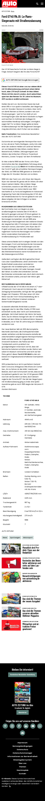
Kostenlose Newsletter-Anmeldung (22, 674)
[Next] (40, 47)
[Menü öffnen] (42, 4)
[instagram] (12, 726)
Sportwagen (15, 537)
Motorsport (28, 537)
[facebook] (19, 726)
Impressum (23, 742)
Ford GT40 (15, 166)
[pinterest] (5, 726)
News (12, 11)
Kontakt (22, 773)
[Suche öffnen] (37, 4)
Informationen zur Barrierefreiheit (22, 756)
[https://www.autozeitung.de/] (9, 4)
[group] (22, 52)
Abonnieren (23, 712)
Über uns (22, 763)
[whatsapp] (39, 726)
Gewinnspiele (22, 770)
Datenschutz (22, 749)
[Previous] (4, 47)
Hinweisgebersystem (22, 760)
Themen (22, 767)
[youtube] (32, 726)
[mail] (22, 733)
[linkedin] (26, 726)
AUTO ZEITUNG (6, 11)
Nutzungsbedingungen (23, 746)
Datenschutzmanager (22, 753)
